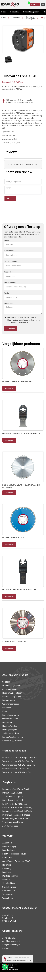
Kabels (5, 711)
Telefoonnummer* (11, 261)
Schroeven (6, 708)
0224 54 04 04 (9, 938)
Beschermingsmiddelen (12, 741)
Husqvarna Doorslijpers (30, 17)
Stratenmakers (8, 891)
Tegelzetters (7, 894)
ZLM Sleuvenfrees (10, 826)
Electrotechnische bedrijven (14, 854)
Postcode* (8, 272)
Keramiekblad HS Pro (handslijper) (17, 807)
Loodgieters (7, 872)
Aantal (6, 293)
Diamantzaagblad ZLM (12, 793)
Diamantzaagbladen (31, 12)
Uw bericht (8, 303)
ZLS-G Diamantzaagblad (12, 796)
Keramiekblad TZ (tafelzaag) (14, 804)
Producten (14, 12)
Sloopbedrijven (8, 883)
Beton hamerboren (10, 715)
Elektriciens (7, 857)
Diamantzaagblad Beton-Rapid (15, 789)
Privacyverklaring (8, 967)
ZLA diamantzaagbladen (12, 822)
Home (3, 12)
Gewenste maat (10, 282)
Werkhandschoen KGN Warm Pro (16, 772)
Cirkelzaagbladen (9, 689)
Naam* (7, 240)
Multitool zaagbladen (11, 696)
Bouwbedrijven (8, 850)
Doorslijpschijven (9, 730)
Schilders (6, 879)
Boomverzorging (9, 846)
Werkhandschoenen (10, 704)
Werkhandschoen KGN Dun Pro (15, 769)
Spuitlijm (6, 682)
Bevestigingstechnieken (12, 737)
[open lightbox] (23, 39)
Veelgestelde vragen (11, 945)
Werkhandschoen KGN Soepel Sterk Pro (19, 757)
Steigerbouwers (9, 887)
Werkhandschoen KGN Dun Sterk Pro (18, 761)
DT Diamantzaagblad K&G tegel (16, 815)
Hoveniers (6, 865)
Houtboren (7, 722)
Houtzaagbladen (9, 726)
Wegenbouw (7, 898)
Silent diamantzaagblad (12, 800)
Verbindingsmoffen (10, 733)
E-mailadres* (9, 251)
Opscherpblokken (10, 719)
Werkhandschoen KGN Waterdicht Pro (18, 765)
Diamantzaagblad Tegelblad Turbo (17, 811)
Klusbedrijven (8, 868)
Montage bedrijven (10, 876)
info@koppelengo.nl (11, 941)
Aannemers (7, 843)
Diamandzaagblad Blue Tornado (16, 818)
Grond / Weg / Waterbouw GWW (16, 861)
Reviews (5, 948)
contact (35, 4)
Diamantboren (8, 700)
